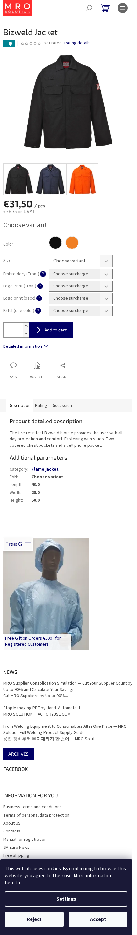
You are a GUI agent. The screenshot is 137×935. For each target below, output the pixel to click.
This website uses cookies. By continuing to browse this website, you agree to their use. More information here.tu (65, 875)
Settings (66, 898)
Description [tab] (20, 405)
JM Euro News (16, 847)
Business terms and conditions (32, 807)
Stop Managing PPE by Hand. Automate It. (42, 708)
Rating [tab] (41, 405)
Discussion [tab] (62, 405)
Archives (18, 753)
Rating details (77, 43)
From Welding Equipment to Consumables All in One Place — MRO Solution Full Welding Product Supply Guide (65, 730)
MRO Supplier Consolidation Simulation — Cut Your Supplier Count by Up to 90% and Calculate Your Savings (68, 686)
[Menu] (122, 8)
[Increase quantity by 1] (26, 326)
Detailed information (22, 346)
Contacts (11, 831)
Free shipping (16, 855)
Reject (34, 919)
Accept (98, 919)
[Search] (89, 8)
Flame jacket (45, 469)
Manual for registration (25, 839)
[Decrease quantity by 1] (26, 333)
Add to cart (55, 329)
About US (12, 823)
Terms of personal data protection (36, 815)
